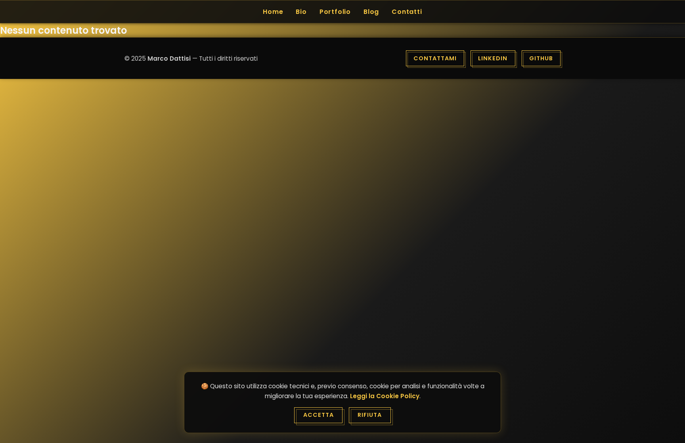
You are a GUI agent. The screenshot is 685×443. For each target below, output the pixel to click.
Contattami (435, 58)
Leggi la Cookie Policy (384, 396)
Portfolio (335, 11)
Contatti (407, 11)
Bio (301, 11)
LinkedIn (492, 58)
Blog (371, 11)
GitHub (541, 58)
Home (273, 11)
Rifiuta (370, 415)
